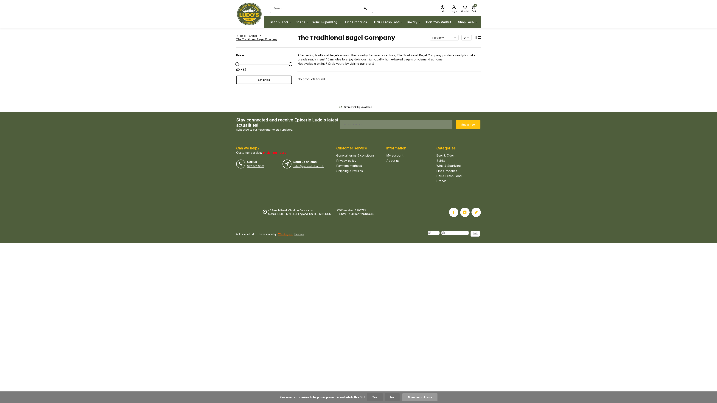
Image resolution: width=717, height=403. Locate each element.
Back (243, 35)
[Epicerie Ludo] (250, 14)
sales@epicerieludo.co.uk (308, 166)
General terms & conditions (355, 155)
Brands (253, 35)
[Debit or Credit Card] (455, 234)
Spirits (300, 22)
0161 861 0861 (255, 166)
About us (392, 161)
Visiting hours (276, 152)
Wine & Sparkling (325, 22)
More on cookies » (420, 397)
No (392, 397)
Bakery (412, 22)
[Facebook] (453, 212)
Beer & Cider (279, 22)
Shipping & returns (349, 171)
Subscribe (468, 124)
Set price (264, 79)
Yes (374, 397)
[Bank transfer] (475, 234)
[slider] (237, 64)
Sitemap (299, 234)
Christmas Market (438, 22)
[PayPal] (434, 234)
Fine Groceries (356, 22)
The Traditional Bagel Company (256, 39)
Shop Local (466, 22)
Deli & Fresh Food (387, 22)
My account (394, 155)
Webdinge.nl (285, 234)
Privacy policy (346, 161)
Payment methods (349, 166)
